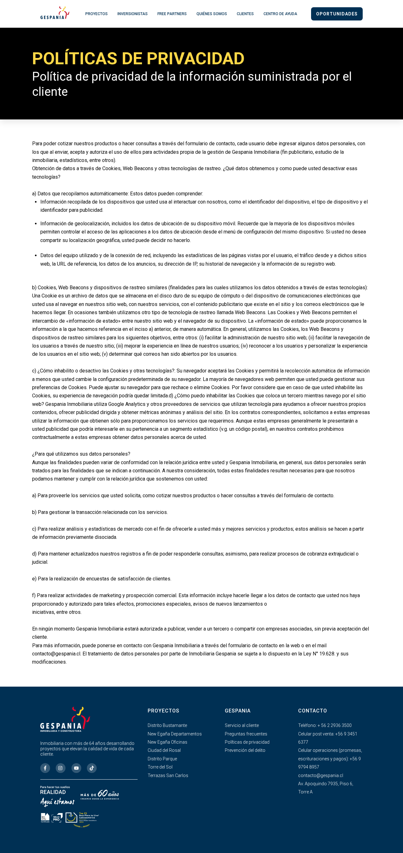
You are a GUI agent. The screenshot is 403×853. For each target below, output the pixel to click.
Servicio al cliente (242, 725)
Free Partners (172, 14)
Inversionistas (132, 14)
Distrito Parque (162, 758)
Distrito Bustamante (167, 725)
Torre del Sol (160, 766)
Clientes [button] (245, 14)
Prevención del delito (245, 750)
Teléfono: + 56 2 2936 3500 (325, 725)
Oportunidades (337, 13)
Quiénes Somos (211, 14)
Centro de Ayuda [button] (280, 14)
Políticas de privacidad (247, 742)
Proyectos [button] (96, 14)
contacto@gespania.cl (320, 775)
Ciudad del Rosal (164, 750)
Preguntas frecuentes (246, 733)
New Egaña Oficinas (167, 742)
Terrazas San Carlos (168, 775)
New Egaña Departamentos (175, 733)
